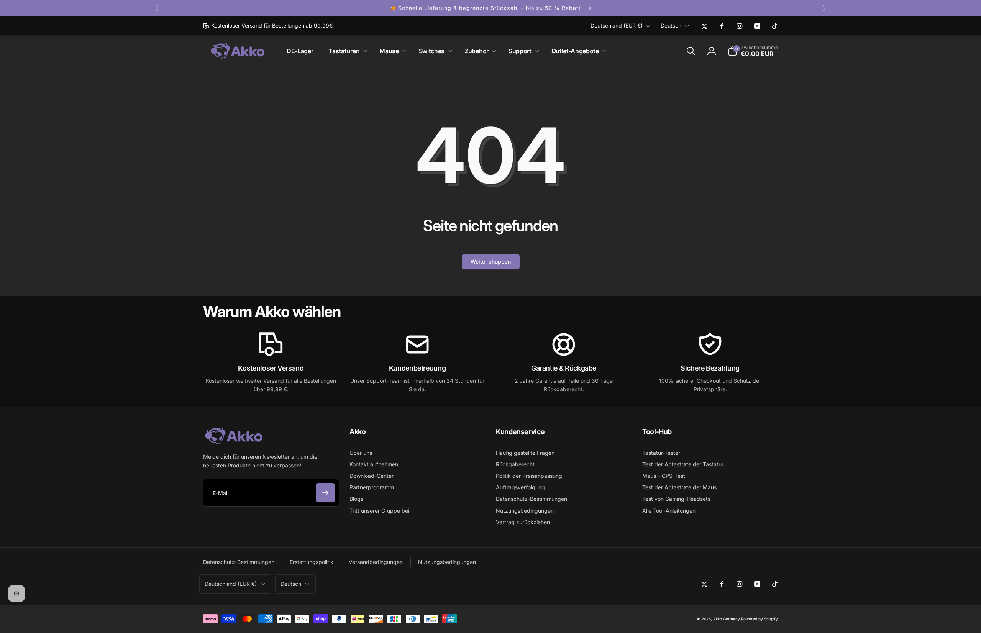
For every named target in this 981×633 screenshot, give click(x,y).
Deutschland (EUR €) (617, 25)
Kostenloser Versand (270, 368)
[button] (346, 51)
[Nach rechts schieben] (824, 8)
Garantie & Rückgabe (563, 368)
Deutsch (671, 25)
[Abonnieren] (325, 492)
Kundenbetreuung (417, 368)
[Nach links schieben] (157, 8)
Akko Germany (726, 619)
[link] (268, 25)
